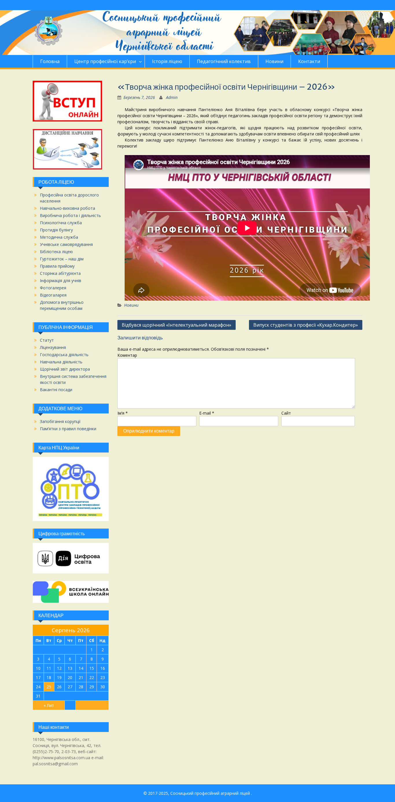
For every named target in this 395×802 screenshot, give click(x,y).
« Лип (49, 705)
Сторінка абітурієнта (60, 273)
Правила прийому (57, 266)
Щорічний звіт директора (65, 369)
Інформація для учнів (60, 280)
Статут (47, 340)
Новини (274, 61)
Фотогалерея (53, 287)
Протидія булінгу (56, 230)
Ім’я (122, 413)
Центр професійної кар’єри (105, 61)
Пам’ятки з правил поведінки (68, 428)
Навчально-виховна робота (67, 208)
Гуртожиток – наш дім (62, 259)
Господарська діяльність (64, 354)
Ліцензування (53, 347)
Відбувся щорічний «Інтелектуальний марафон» (176, 325)
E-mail (206, 413)
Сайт (286, 413)
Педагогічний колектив (224, 61)
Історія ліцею (167, 61)
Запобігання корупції (60, 421)
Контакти (309, 61)
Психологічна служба (61, 222)
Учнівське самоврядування (66, 244)
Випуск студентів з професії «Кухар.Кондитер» (305, 325)
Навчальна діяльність (61, 362)
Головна (50, 61)
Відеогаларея (53, 295)
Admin (172, 97)
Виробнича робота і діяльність (70, 215)
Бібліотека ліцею (56, 251)
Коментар (127, 355)
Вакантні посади (56, 389)
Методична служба (59, 237)
